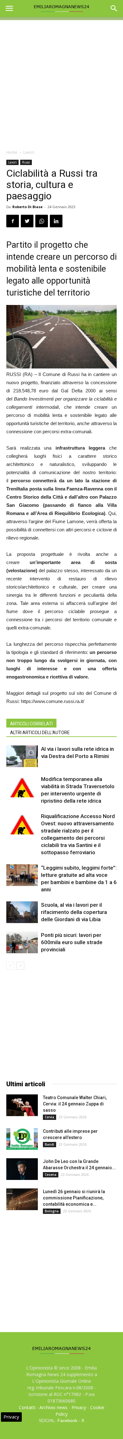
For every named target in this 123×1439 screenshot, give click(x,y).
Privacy (79, 1407)
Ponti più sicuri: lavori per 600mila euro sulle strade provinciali (71, 942)
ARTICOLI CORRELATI (31, 723)
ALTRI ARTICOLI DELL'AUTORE (40, 732)
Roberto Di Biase (27, 206)
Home (11, 152)
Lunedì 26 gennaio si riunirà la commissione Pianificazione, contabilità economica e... (74, 1198)
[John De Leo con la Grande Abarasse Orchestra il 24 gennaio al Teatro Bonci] (22, 1169)
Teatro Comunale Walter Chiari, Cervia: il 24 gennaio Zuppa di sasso (75, 1104)
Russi (26, 162)
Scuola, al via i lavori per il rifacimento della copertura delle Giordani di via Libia (74, 912)
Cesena (50, 1174)
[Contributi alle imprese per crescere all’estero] (22, 1139)
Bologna (52, 1211)
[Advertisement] (61, 81)
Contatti (27, 1407)
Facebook (67, 1420)
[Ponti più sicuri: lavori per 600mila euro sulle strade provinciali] (22, 942)
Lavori (28, 152)
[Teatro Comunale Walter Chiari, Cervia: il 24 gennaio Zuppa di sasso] (22, 1105)
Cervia (49, 1117)
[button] (114, 8)
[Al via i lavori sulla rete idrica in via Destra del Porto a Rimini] (22, 756)
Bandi (49, 1144)
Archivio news (53, 1407)
